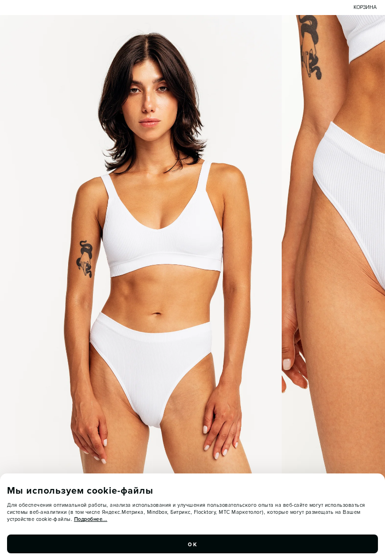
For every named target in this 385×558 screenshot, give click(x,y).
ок (192, 544)
